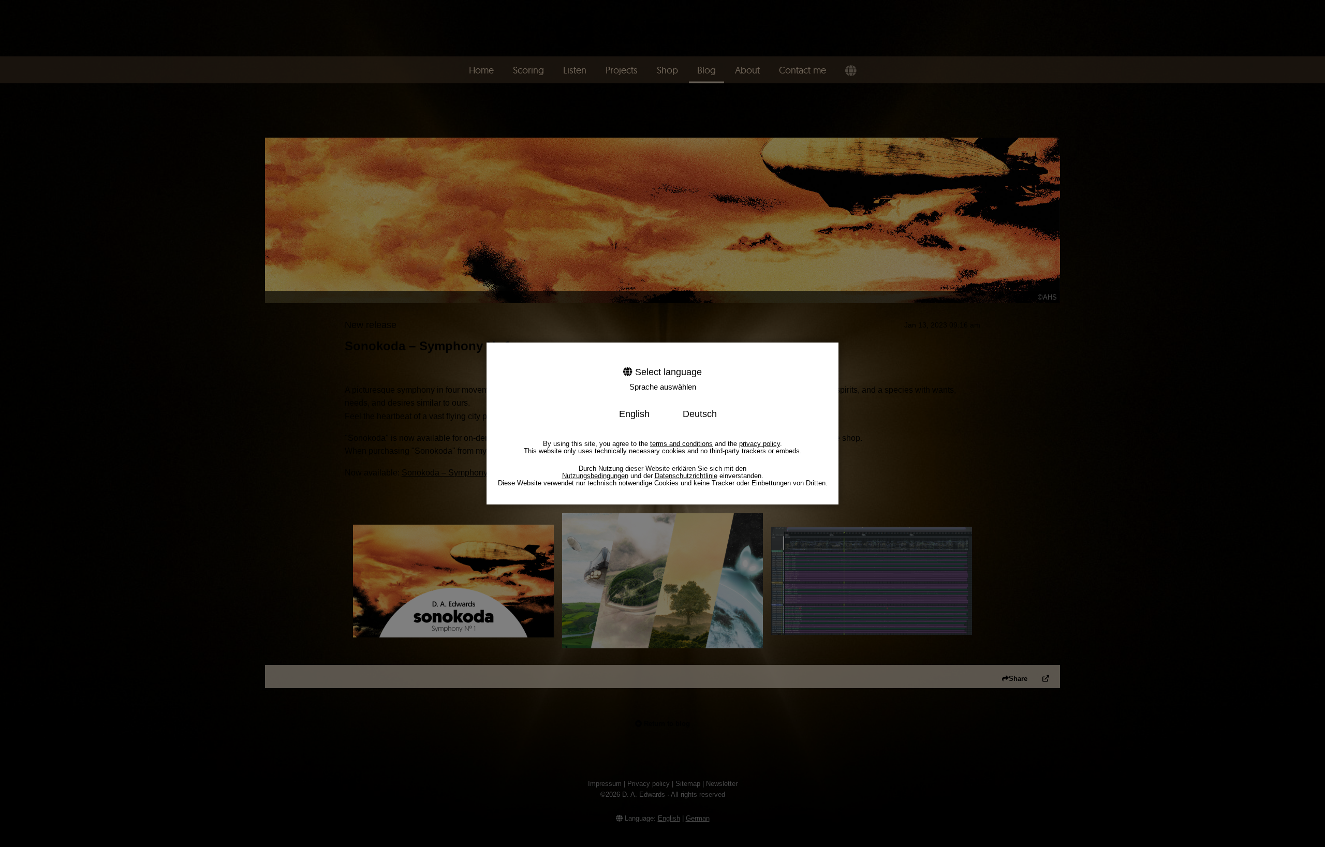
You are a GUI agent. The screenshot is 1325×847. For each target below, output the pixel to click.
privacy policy (759, 444)
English (634, 414)
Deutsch (700, 414)
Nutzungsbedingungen (595, 476)
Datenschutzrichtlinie (686, 476)
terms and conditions (681, 444)
